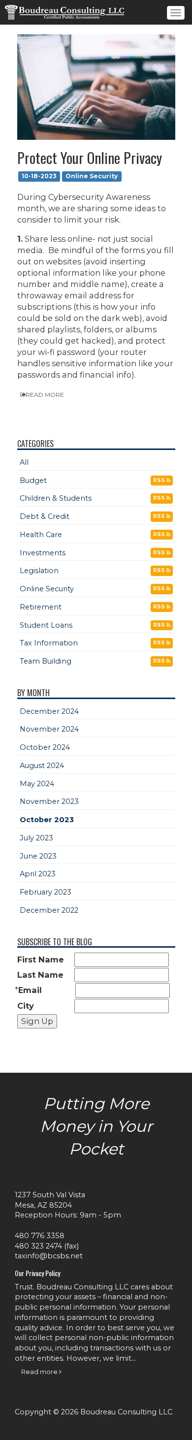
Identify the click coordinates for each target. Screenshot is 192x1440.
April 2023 (38, 873)
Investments (42, 552)
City (25, 1006)
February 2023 (45, 892)
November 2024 (49, 729)
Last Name (40, 975)
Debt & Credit (44, 516)
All (24, 462)
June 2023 (38, 856)
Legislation (39, 570)
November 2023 (49, 801)
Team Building (45, 661)
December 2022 (49, 910)
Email (30, 990)
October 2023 (47, 819)
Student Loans (46, 625)
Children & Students (56, 498)
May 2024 (37, 783)
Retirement (41, 607)
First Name (40, 959)
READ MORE (45, 394)
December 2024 (49, 711)
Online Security (47, 588)
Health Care (41, 534)
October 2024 (45, 747)
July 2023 (36, 837)
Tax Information (49, 643)
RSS (159, 480)
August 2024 (42, 765)
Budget (33, 480)
